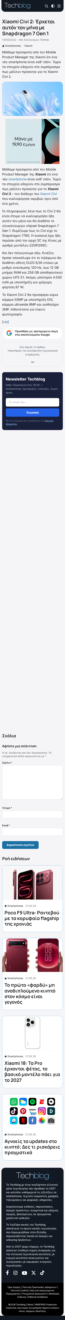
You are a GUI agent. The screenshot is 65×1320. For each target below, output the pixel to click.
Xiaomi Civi (48, 194)
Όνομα (7, 807)
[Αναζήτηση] (46, 6)
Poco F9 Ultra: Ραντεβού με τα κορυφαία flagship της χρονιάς (32, 918)
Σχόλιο (7, 762)
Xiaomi (28, 45)
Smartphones (13, 45)
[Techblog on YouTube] (24, 1272)
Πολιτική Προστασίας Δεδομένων (39, 1287)
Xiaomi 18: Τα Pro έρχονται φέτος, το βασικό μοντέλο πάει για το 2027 (32, 1071)
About (30, 1304)
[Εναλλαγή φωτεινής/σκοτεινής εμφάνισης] (53, 5)
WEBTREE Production (46, 1304)
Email (6, 825)
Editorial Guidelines (38, 1297)
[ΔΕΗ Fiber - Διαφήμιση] (32, 141)
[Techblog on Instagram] (15, 1272)
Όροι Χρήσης (14, 1287)
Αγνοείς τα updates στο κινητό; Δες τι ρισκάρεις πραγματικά (32, 1147)
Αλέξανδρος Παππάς (36, 39)
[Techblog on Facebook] (7, 1272)
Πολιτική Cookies (19, 1290)
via (5, 322)
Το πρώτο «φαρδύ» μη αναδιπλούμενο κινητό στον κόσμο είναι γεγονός (30, 993)
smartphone (17, 179)
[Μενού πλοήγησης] (59, 5)
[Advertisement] (32, 582)
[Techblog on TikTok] (42, 1272)
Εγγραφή (33, 412)
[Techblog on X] (33, 1272)
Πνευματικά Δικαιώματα (34, 1293)
